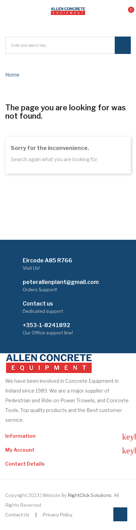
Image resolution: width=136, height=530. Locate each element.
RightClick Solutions (90, 495)
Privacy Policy (58, 514)
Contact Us (17, 514)
